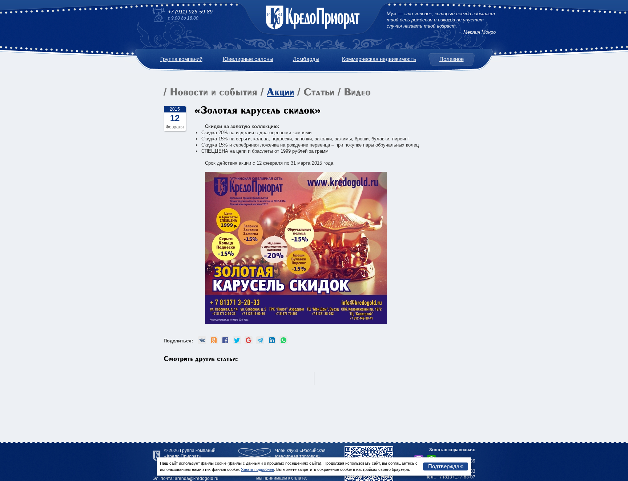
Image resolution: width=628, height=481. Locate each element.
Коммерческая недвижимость (379, 59)
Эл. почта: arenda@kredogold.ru (185, 478)
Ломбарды (306, 59)
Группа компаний (181, 59)
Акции (280, 93)
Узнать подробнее (257, 469)
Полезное (451, 59)
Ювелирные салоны (248, 59)
